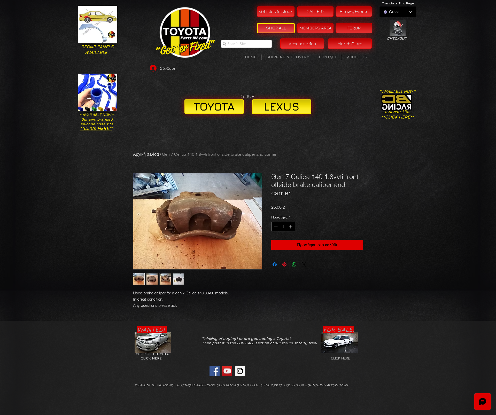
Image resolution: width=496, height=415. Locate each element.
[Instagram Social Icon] (240, 371)
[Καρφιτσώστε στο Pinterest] (284, 264)
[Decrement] (275, 226)
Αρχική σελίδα (146, 154)
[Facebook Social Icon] (215, 371)
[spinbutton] (283, 226)
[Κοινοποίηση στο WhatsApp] (294, 264)
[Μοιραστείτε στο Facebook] (275, 264)
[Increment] (291, 226)
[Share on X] (304, 264)
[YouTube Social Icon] (227, 371)
